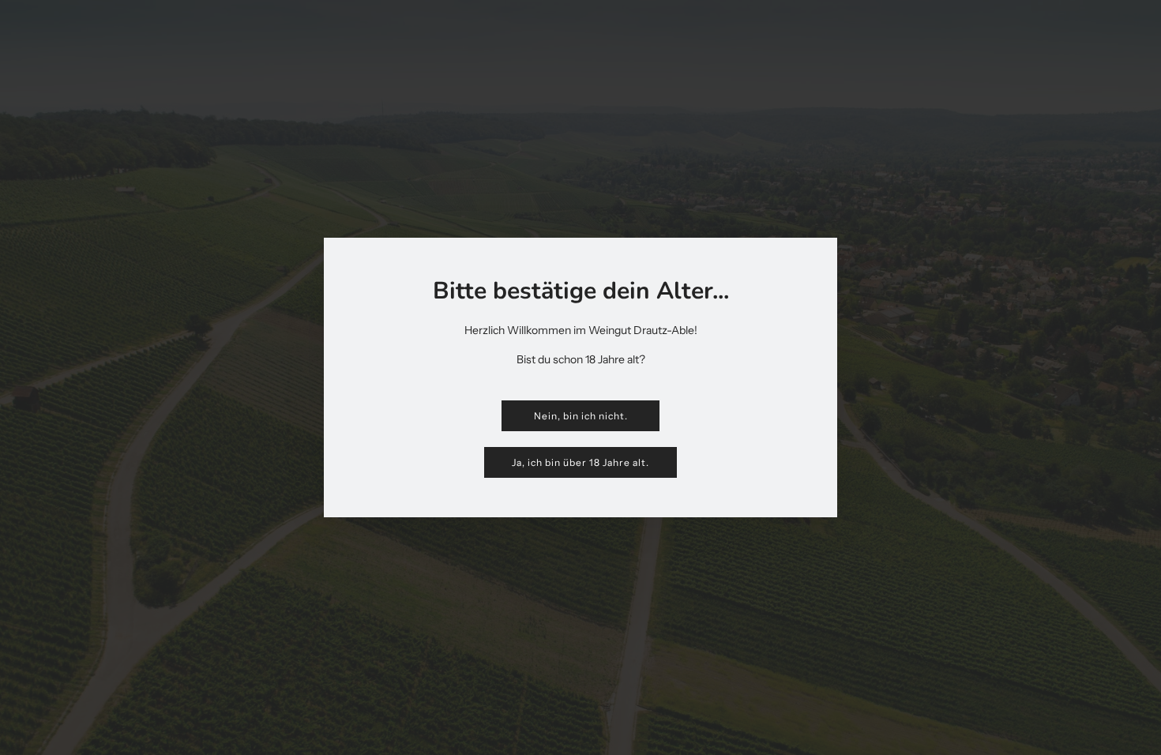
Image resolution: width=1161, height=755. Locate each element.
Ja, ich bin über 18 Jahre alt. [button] (580, 462)
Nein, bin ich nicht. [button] (581, 416)
